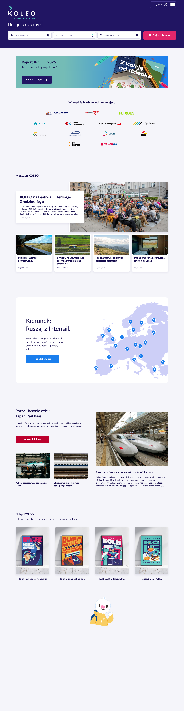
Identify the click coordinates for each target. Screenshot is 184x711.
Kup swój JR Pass (32, 439)
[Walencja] (111, 367)
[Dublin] (102, 336)
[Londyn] (112, 340)
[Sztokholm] (141, 323)
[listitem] (57, 113)
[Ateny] (154, 370)
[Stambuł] (162, 363)
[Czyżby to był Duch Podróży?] (103, 611)
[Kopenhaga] (133, 331)
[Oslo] (130, 323)
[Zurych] (127, 350)
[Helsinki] (153, 321)
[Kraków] (145, 343)
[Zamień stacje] (92, 35)
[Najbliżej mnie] (48, 35)
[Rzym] (134, 360)
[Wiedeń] (140, 347)
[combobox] (30, 35)
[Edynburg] (109, 331)
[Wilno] (153, 333)
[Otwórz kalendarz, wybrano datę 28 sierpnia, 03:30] (137, 35)
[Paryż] (115, 346)
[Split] (140, 357)
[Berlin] (135, 345)
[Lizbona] (96, 368)
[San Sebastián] (109, 358)
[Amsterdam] (121, 338)
